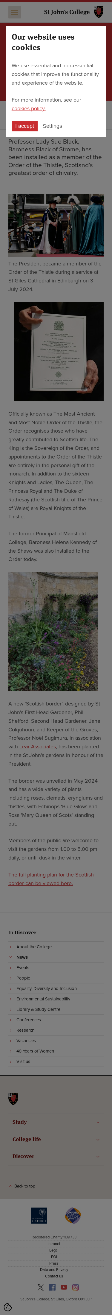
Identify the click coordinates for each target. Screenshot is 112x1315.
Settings (52, 126)
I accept (24, 126)
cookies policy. (29, 108)
